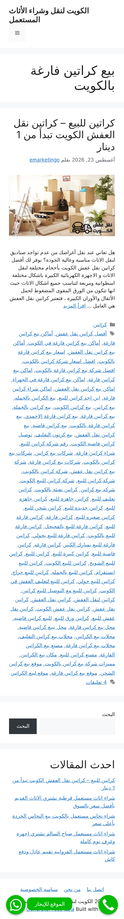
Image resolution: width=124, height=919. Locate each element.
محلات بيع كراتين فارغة (90, 645)
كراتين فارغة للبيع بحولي (59, 535)
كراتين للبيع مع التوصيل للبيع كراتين (59, 590)
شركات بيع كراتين (54, 453)
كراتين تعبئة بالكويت (56, 489)
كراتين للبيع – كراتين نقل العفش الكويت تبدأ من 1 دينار (64, 135)
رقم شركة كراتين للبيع (44, 444)
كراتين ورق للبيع (72, 618)
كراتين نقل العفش (51, 599)
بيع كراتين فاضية (50, 425)
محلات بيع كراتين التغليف (46, 636)
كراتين (100, 325)
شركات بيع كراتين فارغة (54, 462)
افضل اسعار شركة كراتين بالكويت (59, 361)
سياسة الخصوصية (39, 889)
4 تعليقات (96, 682)
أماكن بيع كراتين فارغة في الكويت (64, 343)
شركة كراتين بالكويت (45, 471)
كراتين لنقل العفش (94, 599)
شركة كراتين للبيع (96, 480)
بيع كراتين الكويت (72, 407)
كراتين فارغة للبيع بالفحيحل (74, 526)
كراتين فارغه (47, 545)
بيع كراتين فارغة (98, 416)
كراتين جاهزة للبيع (69, 499)
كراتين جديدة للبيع (83, 508)
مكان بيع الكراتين (39, 655)
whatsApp (16, 905)
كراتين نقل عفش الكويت (63, 609)
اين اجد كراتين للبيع (79, 398)
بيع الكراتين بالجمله (35, 398)
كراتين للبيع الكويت (66, 563)
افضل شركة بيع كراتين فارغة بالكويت (75, 370)
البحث (108, 714)
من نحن (72, 889)
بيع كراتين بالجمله (32, 407)
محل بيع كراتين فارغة (92, 627)
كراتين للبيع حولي (96, 581)
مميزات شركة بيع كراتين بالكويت (80, 664)
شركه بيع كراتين (98, 489)
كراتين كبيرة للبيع (71, 554)
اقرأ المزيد (74, 306)
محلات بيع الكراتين (95, 636)
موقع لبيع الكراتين (29, 673)
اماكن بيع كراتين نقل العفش (85, 389)
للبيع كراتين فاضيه (33, 618)
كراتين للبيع (38, 554)
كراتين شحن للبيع (42, 508)
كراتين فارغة (59, 517)
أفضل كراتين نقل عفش (81, 334)
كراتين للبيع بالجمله (72, 572)
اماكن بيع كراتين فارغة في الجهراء (49, 379)
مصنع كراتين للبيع (78, 655)
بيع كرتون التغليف (54, 435)
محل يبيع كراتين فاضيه (43, 627)
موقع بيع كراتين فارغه (74, 673)
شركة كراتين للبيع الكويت (47, 480)
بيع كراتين (104, 407)
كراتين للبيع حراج (30, 572)
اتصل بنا (95, 889)
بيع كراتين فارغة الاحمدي (51, 416)
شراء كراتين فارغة (95, 453)
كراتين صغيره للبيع (95, 517)
